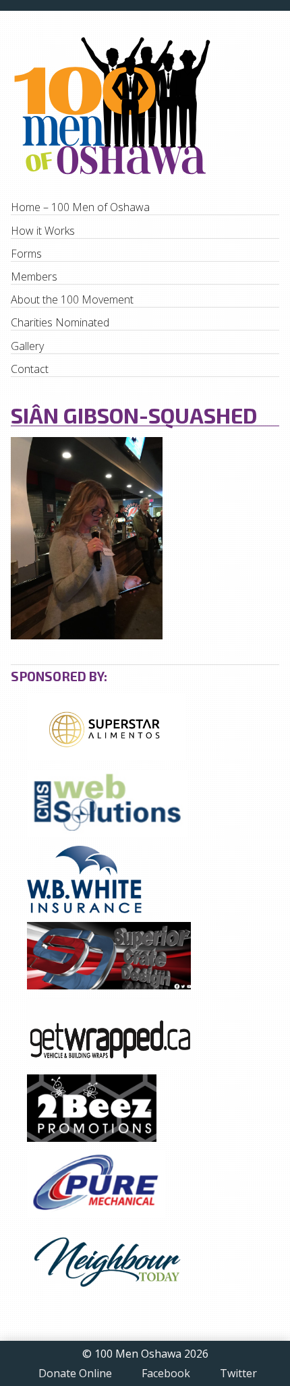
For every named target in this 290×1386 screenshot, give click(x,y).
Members (34, 276)
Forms (26, 253)
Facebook (166, 1373)
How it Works (43, 230)
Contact (30, 369)
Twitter (238, 1373)
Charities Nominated (60, 322)
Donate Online (75, 1373)
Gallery (27, 346)
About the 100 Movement (72, 299)
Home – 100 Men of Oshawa (80, 207)
